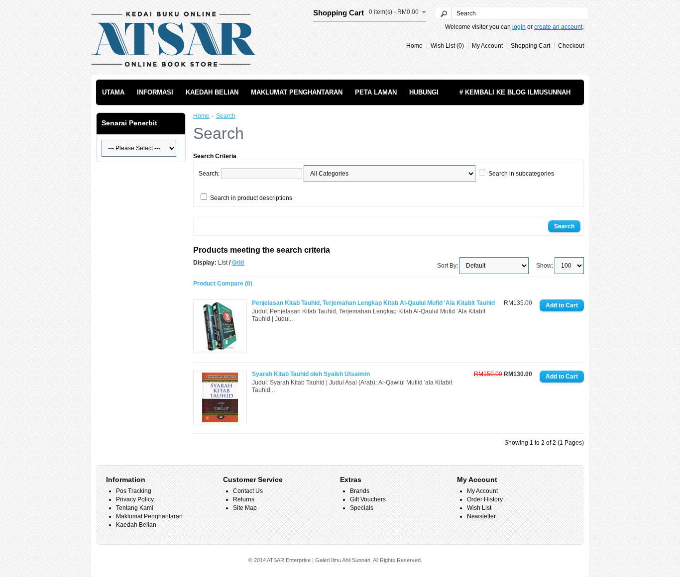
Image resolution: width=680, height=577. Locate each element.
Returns (243, 499)
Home (414, 45)
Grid (238, 262)
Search (225, 115)
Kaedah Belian (212, 92)
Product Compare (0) (222, 283)
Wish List (479, 507)
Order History (485, 499)
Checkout (571, 45)
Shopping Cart (530, 45)
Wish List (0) (447, 45)
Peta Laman (376, 92)
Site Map (245, 507)
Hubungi (424, 92)
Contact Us (248, 490)
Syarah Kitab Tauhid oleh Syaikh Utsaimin (311, 374)
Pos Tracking (133, 490)
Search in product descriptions (251, 197)
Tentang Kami (134, 507)
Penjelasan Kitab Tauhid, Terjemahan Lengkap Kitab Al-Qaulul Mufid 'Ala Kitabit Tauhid (373, 302)
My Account (487, 45)
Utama (113, 92)
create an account (558, 26)
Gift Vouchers (368, 499)
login (519, 26)
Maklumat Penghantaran (296, 92)
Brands (359, 490)
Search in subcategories (521, 173)
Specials (361, 507)
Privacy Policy (135, 499)
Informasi (155, 92)
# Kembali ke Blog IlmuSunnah (514, 92)
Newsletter (481, 516)
